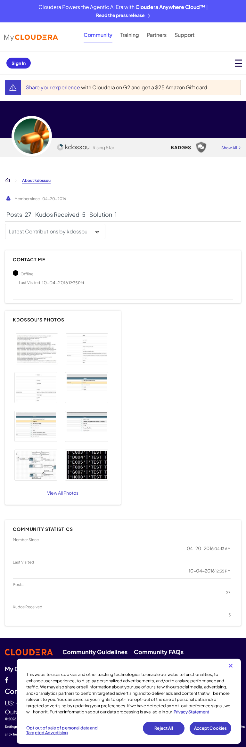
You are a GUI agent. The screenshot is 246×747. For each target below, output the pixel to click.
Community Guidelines (94, 651)
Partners (157, 34)
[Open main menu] (238, 63)
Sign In (19, 63)
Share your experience (53, 87)
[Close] (231, 666)
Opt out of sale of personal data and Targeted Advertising (62, 730)
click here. (13, 734)
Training (129, 34)
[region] (129, 701)
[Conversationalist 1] (201, 147)
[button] (37, 349)
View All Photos (62, 493)
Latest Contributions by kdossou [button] (48, 231)
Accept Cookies (210, 728)
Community (98, 34)
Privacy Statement (191, 711)
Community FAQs (159, 651)
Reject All (163, 728)
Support (184, 34)
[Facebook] (6, 679)
